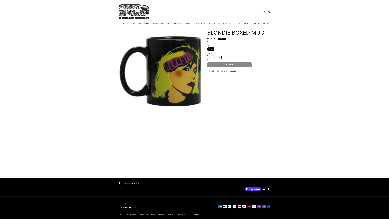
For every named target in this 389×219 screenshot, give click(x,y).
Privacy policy (171, 214)
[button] (124, 23)
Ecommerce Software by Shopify (146, 214)
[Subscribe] (152, 189)
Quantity (209, 53)
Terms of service (181, 214)
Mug (211, 49)
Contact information (193, 214)
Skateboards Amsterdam (130, 214)
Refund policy (161, 214)
